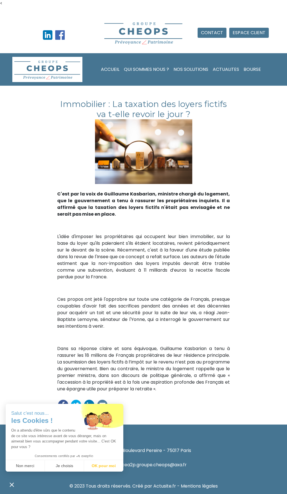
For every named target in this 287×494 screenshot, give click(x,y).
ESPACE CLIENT (249, 32)
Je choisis (64, 465)
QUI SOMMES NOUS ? (146, 69)
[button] (11, 484)
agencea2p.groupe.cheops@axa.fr (148, 465)
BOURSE (252, 69)
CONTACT (212, 32)
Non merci (25, 465)
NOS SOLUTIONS (190, 69)
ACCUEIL (110, 69)
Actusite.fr (164, 486)
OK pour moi (104, 465)
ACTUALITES (226, 69)
